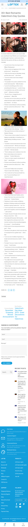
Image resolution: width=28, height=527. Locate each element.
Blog (2, 473)
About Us (3, 462)
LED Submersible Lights (21, 465)
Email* (3, 339)
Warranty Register (5, 494)
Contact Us (4, 479)
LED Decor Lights (19, 462)
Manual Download (5, 500)
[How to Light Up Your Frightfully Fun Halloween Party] (16, 394)
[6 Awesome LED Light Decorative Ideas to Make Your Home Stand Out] (16, 405)
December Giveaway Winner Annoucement (8, 313)
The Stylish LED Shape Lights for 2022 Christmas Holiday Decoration (22, 385)
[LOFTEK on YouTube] (20, 507)
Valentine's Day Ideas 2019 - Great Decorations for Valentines (19, 313)
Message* (3, 343)
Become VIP (4, 465)
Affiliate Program (5, 476)
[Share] (9, 290)
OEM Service (4, 482)
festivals (4, 296)
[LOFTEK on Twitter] (20, 504)
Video (2, 502)
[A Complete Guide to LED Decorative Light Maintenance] (16, 371)
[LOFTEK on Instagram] (16, 507)
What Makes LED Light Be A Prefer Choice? (22, 419)
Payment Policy (5, 511)
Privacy (3, 508)
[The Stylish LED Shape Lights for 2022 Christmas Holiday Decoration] (16, 381)
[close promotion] (27, 1)
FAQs (2, 497)
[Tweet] (11, 290)
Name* (3, 334)
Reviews (3, 470)
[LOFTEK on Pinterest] (23, 504)
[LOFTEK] (13, 4)
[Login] (22, 4)
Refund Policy (4, 505)
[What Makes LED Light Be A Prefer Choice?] (16, 417)
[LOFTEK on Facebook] (16, 504)
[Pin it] (14, 290)
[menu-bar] (3, 4)
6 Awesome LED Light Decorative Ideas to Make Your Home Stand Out (22, 409)
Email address (19, 500)
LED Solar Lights (19, 467)
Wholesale (3, 467)
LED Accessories (19, 473)
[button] (11, 372)
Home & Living (18, 470)
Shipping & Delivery (5, 491)
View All (17, 476)
